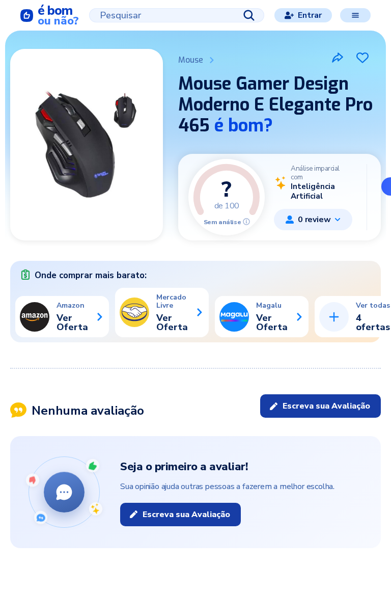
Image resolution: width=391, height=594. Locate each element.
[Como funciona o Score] (246, 221)
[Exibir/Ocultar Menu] (355, 15)
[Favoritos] (362, 57)
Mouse (190, 60)
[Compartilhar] (337, 57)
